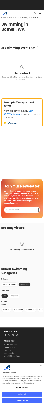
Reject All (21, 394)
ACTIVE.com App (10, 344)
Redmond (32, 310)
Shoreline (19, 310)
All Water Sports (9, 284)
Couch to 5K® (9, 347)
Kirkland (7, 310)
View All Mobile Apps (12, 356)
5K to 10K (7, 350)
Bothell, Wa (13, 18)
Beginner (14, 296)
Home (3, 18)
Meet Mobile (9, 353)
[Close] (40, 365)
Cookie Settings (22, 388)
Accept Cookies (22, 401)
